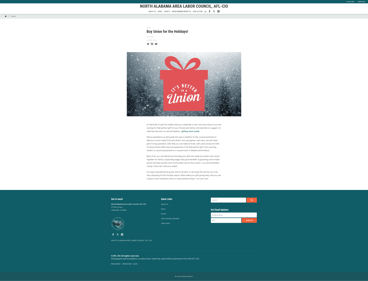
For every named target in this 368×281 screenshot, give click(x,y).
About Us (152, 11)
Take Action (198, 11)
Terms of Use (127, 264)
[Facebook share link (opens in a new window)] (152, 44)
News (160, 11)
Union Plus (361, 1)
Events (167, 11)
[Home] (6, 16)
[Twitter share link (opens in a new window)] (148, 44)
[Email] (156, 44)
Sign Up (249, 220)
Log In (135, 264)
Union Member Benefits (181, 11)
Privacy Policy (116, 264)
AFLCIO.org (350, 1)
